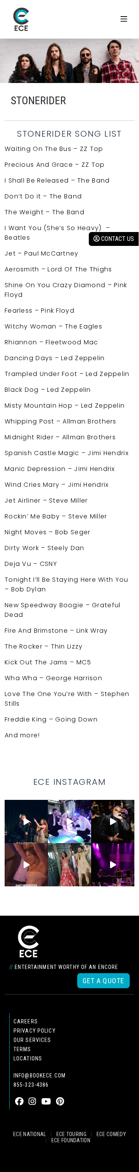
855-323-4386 (31, 1085)
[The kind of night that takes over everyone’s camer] (112, 821)
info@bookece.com (40, 1075)
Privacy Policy (35, 1031)
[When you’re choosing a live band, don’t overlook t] (26, 821)
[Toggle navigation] (123, 19)
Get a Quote (103, 981)
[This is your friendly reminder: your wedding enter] (69, 864)
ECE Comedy (111, 1134)
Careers (26, 1021)
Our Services (32, 1040)
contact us (117, 238)
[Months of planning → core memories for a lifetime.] (112, 864)
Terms (22, 1049)
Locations (28, 1058)
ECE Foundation (70, 1140)
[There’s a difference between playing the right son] (26, 864)
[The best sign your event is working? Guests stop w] (69, 821)
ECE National (29, 1134)
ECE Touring (71, 1134)
